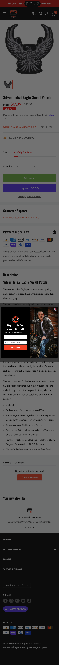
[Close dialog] (55, 309)
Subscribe (15, 347)
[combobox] (6, 342)
